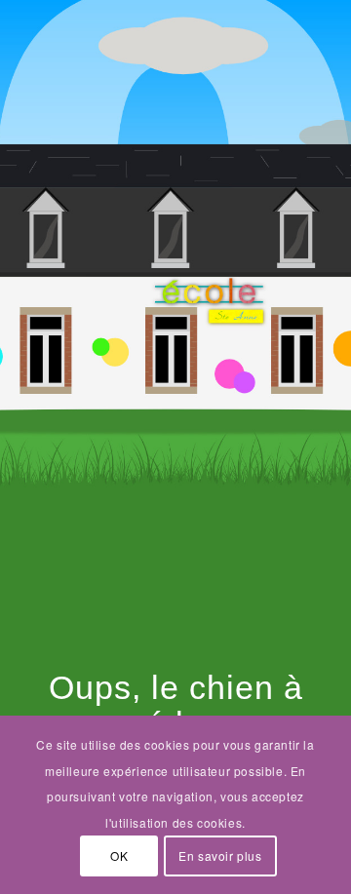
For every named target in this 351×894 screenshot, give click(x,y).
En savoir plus (219, 855)
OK (119, 855)
